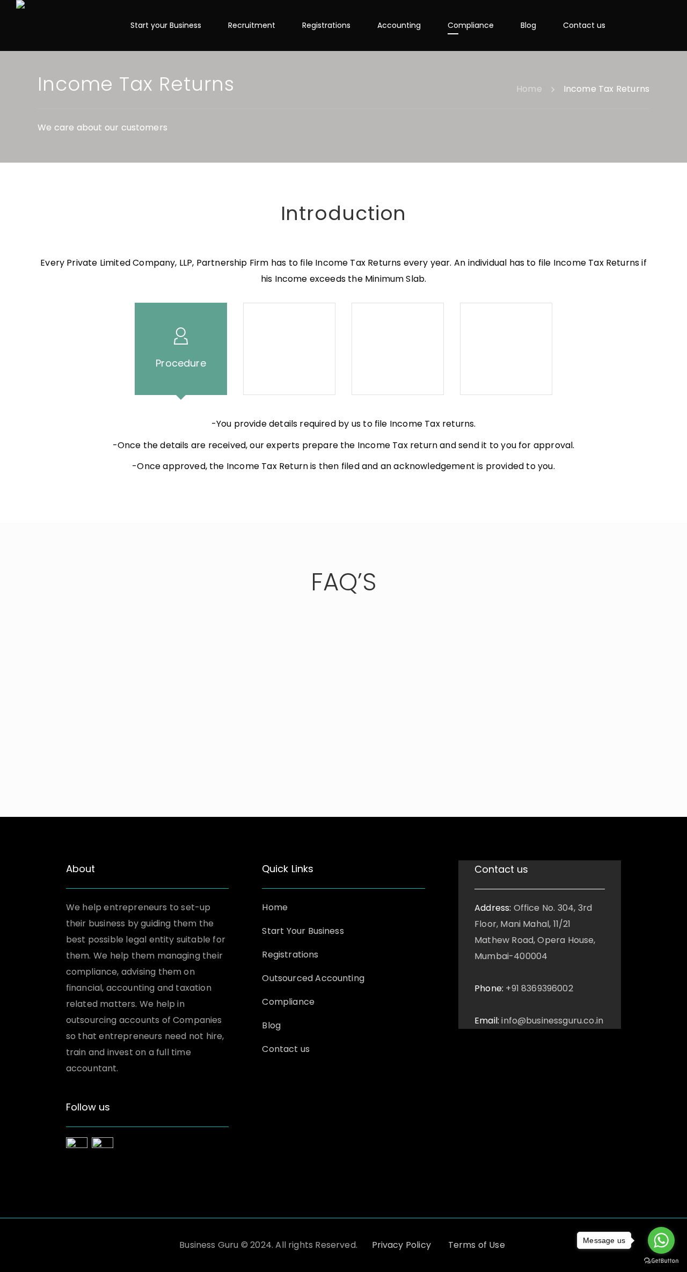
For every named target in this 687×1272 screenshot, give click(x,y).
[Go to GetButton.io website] (661, 1261)
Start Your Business (303, 931)
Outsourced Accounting (313, 978)
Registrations (290, 954)
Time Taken (289, 363)
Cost (506, 363)
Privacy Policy (401, 1245)
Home (275, 907)
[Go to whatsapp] (661, 1240)
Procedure (181, 363)
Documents (398, 363)
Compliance (288, 1002)
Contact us (286, 1049)
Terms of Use (476, 1245)
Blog (271, 1025)
